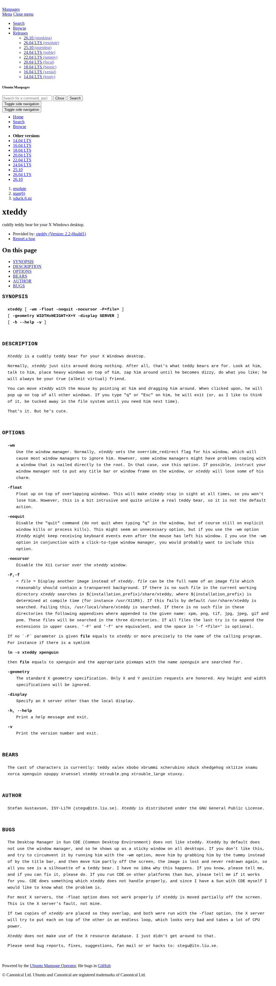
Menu (7, 14)
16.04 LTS (40, 72)
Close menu (23, 14)
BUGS (19, 286)
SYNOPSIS (23, 261)
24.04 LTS (39, 52)
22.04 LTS (40, 57)
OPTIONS (22, 271)
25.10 (37, 47)
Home (18, 117)
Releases (20, 33)
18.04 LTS (40, 67)
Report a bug (24, 238)
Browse (19, 28)
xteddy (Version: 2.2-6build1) (61, 234)
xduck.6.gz (22, 198)
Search (19, 23)
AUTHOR (22, 281)
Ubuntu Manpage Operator (53, 965)
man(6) (19, 193)
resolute (19, 188)
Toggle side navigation (21, 104)
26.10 (38, 38)
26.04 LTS (41, 42)
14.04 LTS (39, 76)
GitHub (104, 965)
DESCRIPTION (27, 266)
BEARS (20, 276)
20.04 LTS (39, 62)
